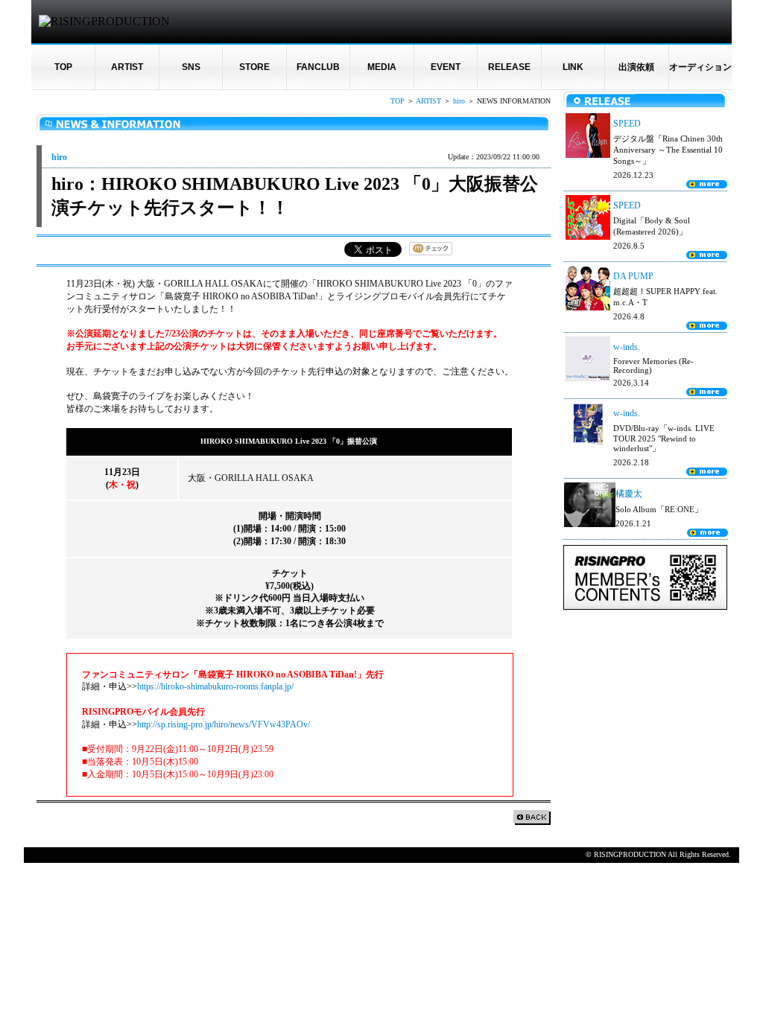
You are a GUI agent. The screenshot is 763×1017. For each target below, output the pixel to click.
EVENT (445, 67)
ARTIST (127, 67)
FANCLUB (318, 67)
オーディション (700, 67)
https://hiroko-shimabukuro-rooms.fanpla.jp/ (215, 686)
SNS (191, 67)
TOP (63, 67)
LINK (573, 67)
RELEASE (509, 67)
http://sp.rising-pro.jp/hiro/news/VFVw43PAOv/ (223, 724)
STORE (254, 67)
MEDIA (381, 67)
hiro (459, 101)
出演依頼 (636, 67)
